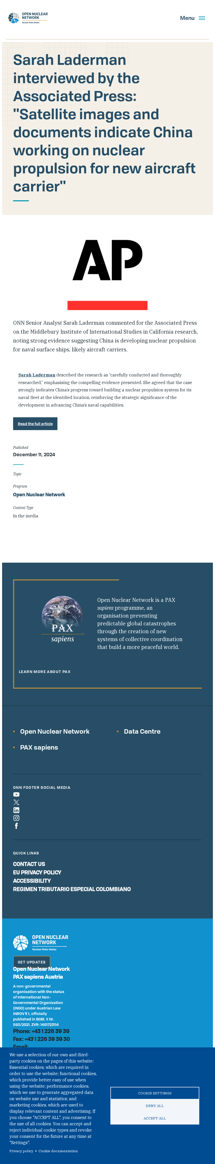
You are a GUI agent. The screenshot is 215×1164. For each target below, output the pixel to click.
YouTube (16, 794)
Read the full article (35, 423)
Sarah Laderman (36, 375)
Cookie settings (154, 1093)
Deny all (155, 1105)
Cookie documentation (58, 1151)
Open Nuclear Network (39, 494)
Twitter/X (16, 802)
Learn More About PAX (45, 671)
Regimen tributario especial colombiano (72, 889)
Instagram (16, 818)
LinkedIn (16, 810)
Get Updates (32, 962)
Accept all (155, 1118)
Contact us (29, 864)
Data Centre (142, 731)
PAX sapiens (39, 747)
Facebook (16, 826)
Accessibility (32, 880)
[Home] (28, 18)
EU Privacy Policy (37, 872)
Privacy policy (21, 1151)
